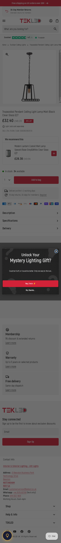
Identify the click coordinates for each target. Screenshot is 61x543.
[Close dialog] (56, 251)
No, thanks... (30, 290)
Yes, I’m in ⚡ (30, 283)
